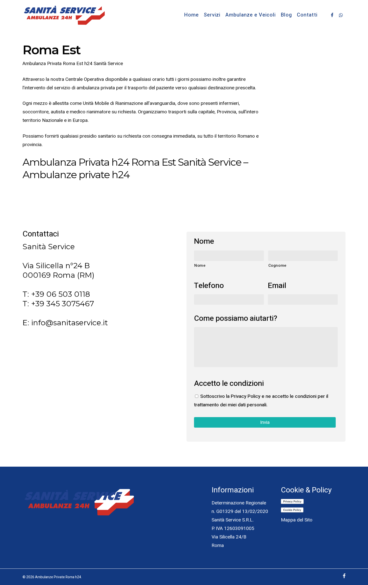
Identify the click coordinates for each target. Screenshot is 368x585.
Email (277, 286)
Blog (286, 15)
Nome (204, 241)
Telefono (209, 286)
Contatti (307, 15)
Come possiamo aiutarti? (235, 319)
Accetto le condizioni (229, 384)
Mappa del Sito (296, 519)
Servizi (212, 15)
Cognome (277, 265)
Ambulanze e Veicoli (250, 15)
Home (191, 15)
